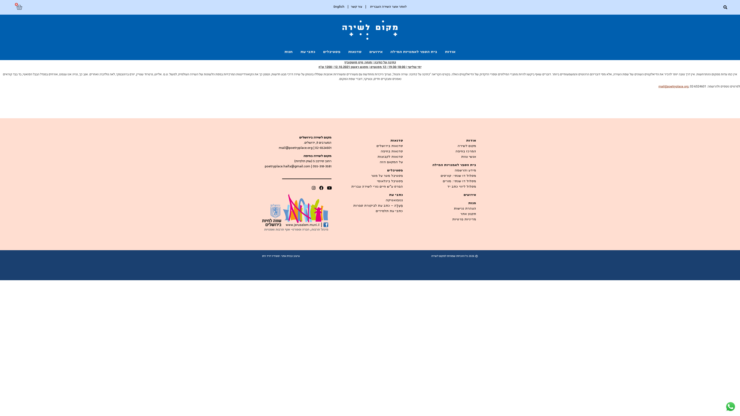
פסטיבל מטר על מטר (387, 176)
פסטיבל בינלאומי (390, 181)
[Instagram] (313, 188)
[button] (725, 7)
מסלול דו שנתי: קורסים (458, 176)
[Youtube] (329, 188)
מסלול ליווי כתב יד (461, 186)
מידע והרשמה (465, 170)
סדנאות (355, 51)
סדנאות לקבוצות (390, 156)
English (338, 6)
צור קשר (356, 6)
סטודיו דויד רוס (271, 256)
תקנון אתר (468, 214)
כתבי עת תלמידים (389, 211)
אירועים (376, 51)
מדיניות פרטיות (464, 219)
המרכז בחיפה (466, 151)
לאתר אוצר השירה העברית (388, 6)
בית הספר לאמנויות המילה (413, 51)
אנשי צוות (468, 156)
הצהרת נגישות (465, 208)
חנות (288, 51)
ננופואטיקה (394, 200)
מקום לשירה (467, 146)
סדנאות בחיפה (392, 151)
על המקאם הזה (391, 162)
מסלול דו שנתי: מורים (459, 181)
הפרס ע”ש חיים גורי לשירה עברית (377, 186)
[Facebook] (321, 188)
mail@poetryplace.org (673, 86)
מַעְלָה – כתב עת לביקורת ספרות (378, 205)
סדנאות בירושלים (390, 146)
